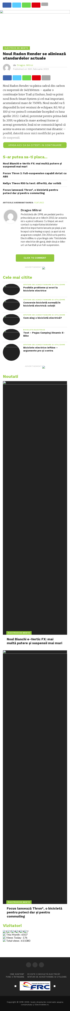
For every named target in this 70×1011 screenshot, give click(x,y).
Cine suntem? (17, 974)
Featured (39, 203)
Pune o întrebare (15, 977)
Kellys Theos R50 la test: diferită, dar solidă (32, 183)
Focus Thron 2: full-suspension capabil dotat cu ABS (35, 175)
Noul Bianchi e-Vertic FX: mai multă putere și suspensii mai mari (32, 165)
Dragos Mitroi (25, 65)
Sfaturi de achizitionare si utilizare (47, 977)
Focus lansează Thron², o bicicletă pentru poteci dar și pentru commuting (30, 191)
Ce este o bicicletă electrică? (43, 974)
